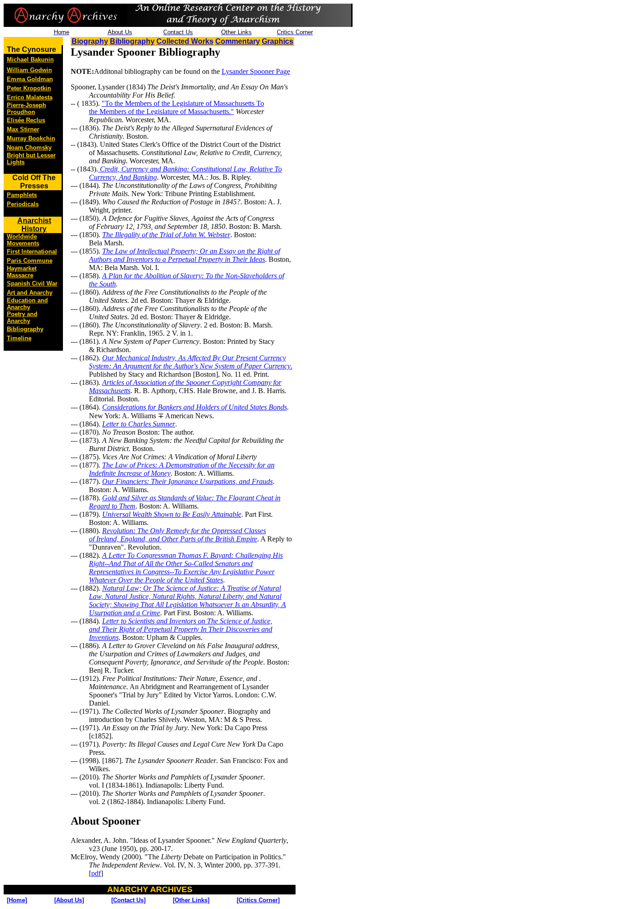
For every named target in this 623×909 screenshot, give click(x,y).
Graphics (277, 41)
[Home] (17, 900)
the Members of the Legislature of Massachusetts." (161, 111)
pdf (96, 873)
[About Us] (69, 900)
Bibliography (132, 41)
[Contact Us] (128, 900)
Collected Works (184, 41)
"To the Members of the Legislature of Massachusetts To (183, 103)
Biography (90, 41)
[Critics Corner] (258, 900)
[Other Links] (191, 900)
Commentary (237, 41)
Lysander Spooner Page (256, 71)
